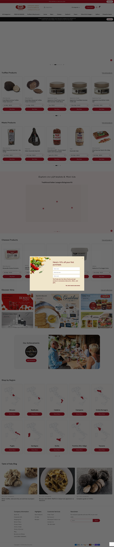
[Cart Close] (82, 258)
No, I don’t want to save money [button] (73, 285)
